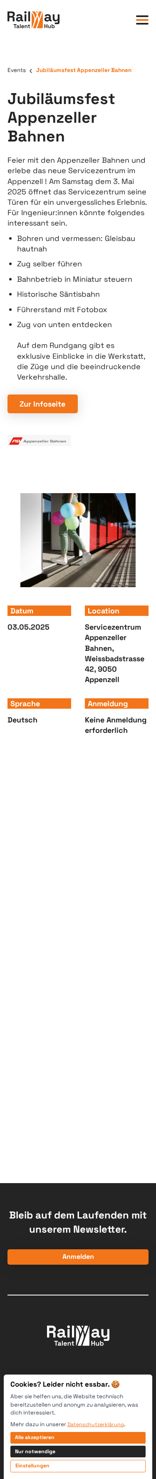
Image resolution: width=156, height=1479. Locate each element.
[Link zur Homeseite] (33, 19)
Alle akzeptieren (34, 1437)
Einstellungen (32, 1465)
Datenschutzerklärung (95, 1424)
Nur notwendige (35, 1451)
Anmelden (78, 1256)
